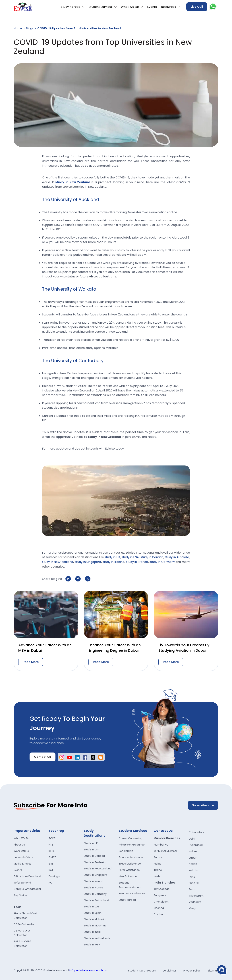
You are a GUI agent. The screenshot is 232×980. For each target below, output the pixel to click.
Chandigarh (161, 901)
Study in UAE (91, 906)
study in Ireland (113, 562)
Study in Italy (92, 944)
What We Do (130, 7)
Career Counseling (130, 838)
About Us (19, 844)
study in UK (112, 557)
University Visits (23, 857)
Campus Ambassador (27, 889)
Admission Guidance (132, 844)
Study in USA (91, 849)
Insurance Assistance (132, 893)
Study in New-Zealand (97, 868)
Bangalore (160, 895)
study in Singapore (88, 562)
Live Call (197, 7)
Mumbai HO (161, 844)
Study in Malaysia (94, 919)
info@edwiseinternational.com (88, 970)
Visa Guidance (128, 876)
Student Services (101, 7)
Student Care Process (142, 970)
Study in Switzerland (96, 900)
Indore (193, 851)
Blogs (30, 28)
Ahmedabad (161, 889)
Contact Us (42, 757)
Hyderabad (196, 845)
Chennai (159, 908)
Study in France (93, 887)
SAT (51, 870)
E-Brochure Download (27, 876)
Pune (192, 876)
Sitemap (213, 970)
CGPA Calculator (24, 924)
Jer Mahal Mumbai (165, 851)
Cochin (158, 914)
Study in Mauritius (95, 925)
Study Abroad (70, 7)
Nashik (193, 864)
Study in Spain (93, 913)
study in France (137, 562)
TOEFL (52, 838)
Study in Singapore (95, 875)
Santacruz (160, 857)
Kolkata (193, 870)
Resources (168, 7)
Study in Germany (95, 894)
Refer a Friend (22, 882)
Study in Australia (94, 862)
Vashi (157, 876)
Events (152, 7)
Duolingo (54, 876)
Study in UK (91, 843)
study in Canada (151, 557)
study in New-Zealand (57, 562)
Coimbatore (196, 832)
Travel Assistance (130, 863)
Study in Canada (94, 856)
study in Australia (177, 557)
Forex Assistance (129, 870)
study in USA (130, 557)
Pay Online (20, 895)
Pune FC (194, 883)
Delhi (192, 838)
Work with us (22, 851)
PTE (51, 844)
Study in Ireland (93, 881)
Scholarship (126, 851)
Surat (192, 889)
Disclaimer (169, 970)
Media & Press (22, 863)
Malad (157, 863)
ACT (51, 882)
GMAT (52, 857)
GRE (51, 863)
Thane (158, 870)
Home (18, 28)
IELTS (52, 851)
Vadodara (195, 902)
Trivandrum (196, 895)
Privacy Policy (191, 970)
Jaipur (192, 857)
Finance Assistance (131, 857)
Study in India (92, 932)
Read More (31, 662)
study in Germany (162, 562)
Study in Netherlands (97, 938)
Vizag (192, 908)
